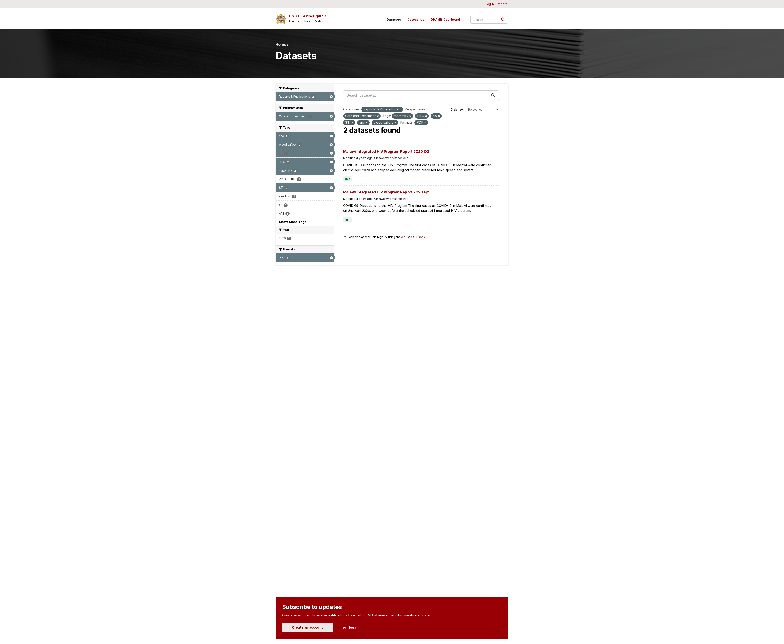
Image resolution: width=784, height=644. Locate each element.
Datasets (394, 19)
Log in (490, 4)
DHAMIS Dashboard (445, 19)
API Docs (419, 237)
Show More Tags (292, 222)
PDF (347, 179)
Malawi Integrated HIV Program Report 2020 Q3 (386, 151)
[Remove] (400, 109)
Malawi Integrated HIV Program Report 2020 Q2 (386, 192)
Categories (416, 19)
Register (502, 4)
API (403, 237)
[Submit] (504, 19)
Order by (456, 109)
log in (353, 627)
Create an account (307, 627)
